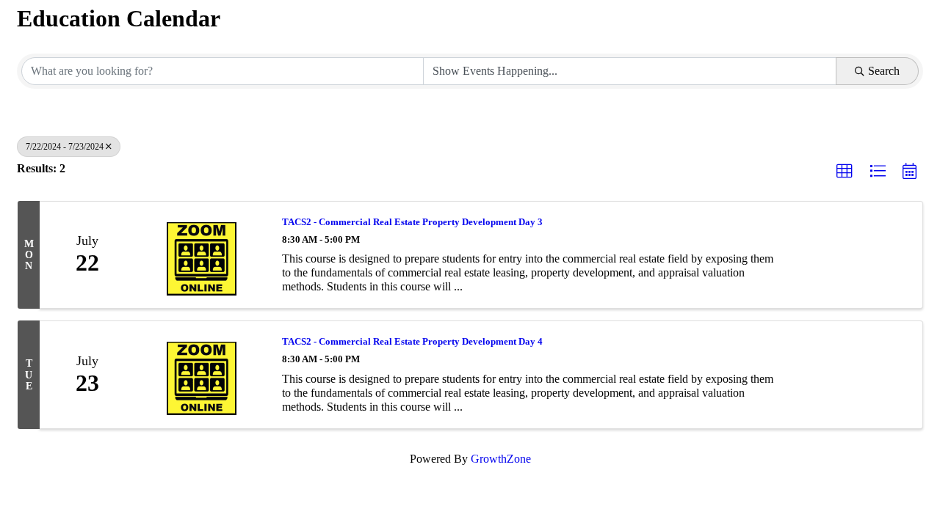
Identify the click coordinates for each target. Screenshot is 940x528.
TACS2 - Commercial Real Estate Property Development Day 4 (412, 341)
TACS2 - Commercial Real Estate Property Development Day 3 (412, 221)
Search (884, 71)
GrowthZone (501, 458)
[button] (844, 171)
